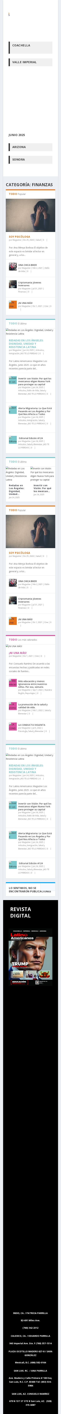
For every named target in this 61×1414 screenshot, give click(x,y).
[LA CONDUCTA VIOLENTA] (13, 727)
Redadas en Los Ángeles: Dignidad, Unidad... (16, 490)
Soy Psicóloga (19, 236)
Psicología (22, 731)
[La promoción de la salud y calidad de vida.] (13, 706)
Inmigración (14, 353)
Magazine (17, 240)
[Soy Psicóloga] (30, 215)
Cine (46, 306)
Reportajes (30, 693)
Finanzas (22, 291)
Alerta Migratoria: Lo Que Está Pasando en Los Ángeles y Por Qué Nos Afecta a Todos (35, 411)
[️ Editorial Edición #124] (13, 440)
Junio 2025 (17, 135)
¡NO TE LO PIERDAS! (28, 353)
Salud (38, 240)
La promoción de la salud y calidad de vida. (33, 706)
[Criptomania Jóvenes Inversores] (13, 284)
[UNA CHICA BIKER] (13, 267)
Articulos (40, 350)
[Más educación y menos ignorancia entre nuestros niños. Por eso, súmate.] (13, 683)
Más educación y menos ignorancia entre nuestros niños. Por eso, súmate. (32, 684)
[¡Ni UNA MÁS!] (13, 305)
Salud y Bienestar (34, 444)
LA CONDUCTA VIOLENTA (31, 724)
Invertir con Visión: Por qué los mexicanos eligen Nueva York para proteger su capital (34, 381)
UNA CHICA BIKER (27, 264)
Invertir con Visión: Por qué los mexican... (42, 488)
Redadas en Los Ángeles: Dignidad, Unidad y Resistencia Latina (26, 344)
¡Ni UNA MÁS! (25, 302)
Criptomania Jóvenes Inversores (29, 284)
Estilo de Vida (33, 390)
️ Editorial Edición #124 (30, 438)
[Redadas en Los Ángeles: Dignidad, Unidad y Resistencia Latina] (30, 332)
